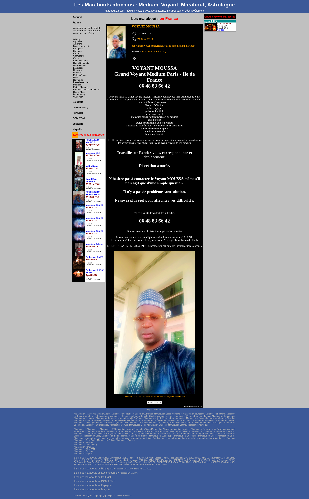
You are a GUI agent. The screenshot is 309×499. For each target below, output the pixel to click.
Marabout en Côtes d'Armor (170, 433)
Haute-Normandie (81, 63)
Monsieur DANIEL (147, 462)
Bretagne (77, 51)
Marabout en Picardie (224, 418)
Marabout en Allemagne (84, 423)
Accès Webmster (124, 496)
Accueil (77, 17)
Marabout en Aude (115, 431)
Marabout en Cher (82, 433)
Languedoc (78, 68)
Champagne (78, 56)
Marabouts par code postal (86, 28)
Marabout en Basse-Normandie (168, 414)
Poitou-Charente (80, 87)
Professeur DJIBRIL (99, 460)
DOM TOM (78, 118)
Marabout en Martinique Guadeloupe (185, 423)
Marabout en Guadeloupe (97, 425)
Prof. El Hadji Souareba (173, 458)
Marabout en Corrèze (100, 433)
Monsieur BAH (136, 460)
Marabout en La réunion (185, 436)
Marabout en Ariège (96, 431)
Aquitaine (77, 41)
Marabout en (123, 423)
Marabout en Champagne (96, 416)
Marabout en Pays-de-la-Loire (199, 418)
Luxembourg (79, 94)
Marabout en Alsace (101, 414)
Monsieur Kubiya (143, 464)
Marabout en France (83, 414)
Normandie (78, 80)
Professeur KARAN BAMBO (86, 462)
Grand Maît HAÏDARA (153, 460)
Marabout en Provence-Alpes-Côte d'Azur (121, 420)
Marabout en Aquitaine (121, 414)
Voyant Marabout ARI (119, 460)
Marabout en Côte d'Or (147, 433)
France (76, 22)
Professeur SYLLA (119, 458)
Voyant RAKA (216, 458)
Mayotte (77, 129)
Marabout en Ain (125, 429)
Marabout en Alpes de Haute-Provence (208, 429)
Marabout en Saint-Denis (85, 440)
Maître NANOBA (193, 462)
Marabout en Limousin (84, 418)
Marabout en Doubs (213, 433)
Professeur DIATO (226, 460)
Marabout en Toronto (125, 440)
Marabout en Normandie (173, 418)
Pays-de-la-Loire (80, 82)
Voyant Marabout (154, 409)
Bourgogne (78, 48)
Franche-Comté (80, 60)
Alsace (76, 39)
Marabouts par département (86, 30)
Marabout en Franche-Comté (142, 416)
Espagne (77, 123)
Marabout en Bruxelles (106, 423)
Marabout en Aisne (141, 429)
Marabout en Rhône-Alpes (154, 420)
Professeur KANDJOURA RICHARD (218, 462)
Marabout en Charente (202, 431)
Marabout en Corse (118, 416)
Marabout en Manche (119, 438)
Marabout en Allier (182, 429)
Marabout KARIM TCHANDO (177, 460)
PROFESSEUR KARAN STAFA (171, 462)
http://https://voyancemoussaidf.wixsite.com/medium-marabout (163, 45)
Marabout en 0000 (108, 429)
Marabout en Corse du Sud (123, 433)
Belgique (77, 102)
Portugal (77, 112)
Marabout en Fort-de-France (114, 436)
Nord (75, 77)
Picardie (77, 85)
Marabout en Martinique (197, 425)
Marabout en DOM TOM (84, 449)
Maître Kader (129, 464)
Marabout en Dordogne (193, 433)
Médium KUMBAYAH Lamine (204, 460)
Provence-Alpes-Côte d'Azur (86, 89)
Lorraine (77, 72)
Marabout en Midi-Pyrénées (130, 418)
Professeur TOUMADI (138, 458)
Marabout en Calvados (179, 431)
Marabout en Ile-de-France (198, 416)
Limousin (77, 70)
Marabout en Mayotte (83, 453)
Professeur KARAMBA (128, 462)
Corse (76, 58)
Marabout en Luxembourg (179, 420)
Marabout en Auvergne (143, 414)
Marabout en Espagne (213, 423)
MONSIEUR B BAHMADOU (197, 458)
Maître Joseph (155, 458)
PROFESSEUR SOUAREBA (110, 464)
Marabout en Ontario (177, 425)
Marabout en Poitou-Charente (87, 420)
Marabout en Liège (137, 425)
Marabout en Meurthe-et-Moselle (180, 438)
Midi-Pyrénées (80, 75)
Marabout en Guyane (118, 425)
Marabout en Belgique (84, 442)
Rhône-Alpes (79, 92)
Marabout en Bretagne (215, 414)
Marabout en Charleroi (157, 425)
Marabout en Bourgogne (193, 414)
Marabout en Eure (92, 436)
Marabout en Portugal (158, 423)
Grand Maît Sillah (108, 462)
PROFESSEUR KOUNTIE (85, 464)
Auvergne (77, 44)
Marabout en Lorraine (106, 418)
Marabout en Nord (152, 418)
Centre (76, 53)
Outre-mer (78, 97)
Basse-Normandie (81, 46)
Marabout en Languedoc (223, 416)
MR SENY (84, 460)
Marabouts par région (83, 33)
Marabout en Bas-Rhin (135, 431)
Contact (77, 496)
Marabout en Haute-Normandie (171, 416)
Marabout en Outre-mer (203, 420)
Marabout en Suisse (225, 420)
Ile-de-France (79, 65)
